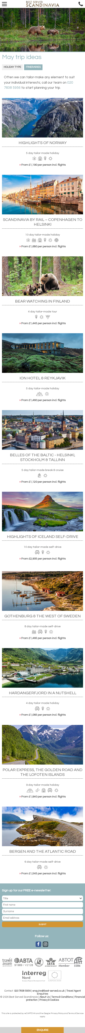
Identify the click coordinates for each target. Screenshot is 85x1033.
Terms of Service (76, 1013)
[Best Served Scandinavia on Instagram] (45, 944)
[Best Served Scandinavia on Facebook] (38, 944)
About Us (45, 997)
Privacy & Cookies (49, 1000)
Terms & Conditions (62, 997)
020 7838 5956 (22, 991)
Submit (42, 924)
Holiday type (12, 67)
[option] (42, 30)
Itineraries (33, 67)
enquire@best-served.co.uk (48, 991)
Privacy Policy (57, 1013)
